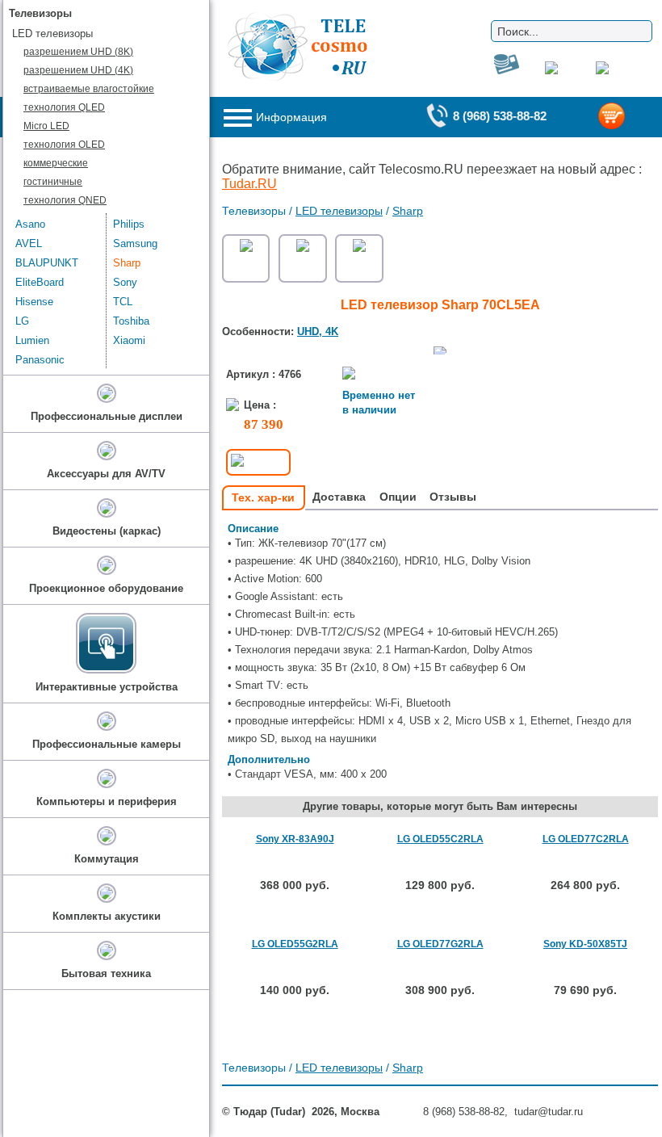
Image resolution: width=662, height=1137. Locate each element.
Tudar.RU (249, 184)
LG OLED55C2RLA (440, 839)
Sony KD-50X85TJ (585, 944)
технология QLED (64, 107)
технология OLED (64, 144)
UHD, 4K (317, 331)
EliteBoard (39, 282)
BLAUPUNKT (46, 263)
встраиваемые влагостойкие (88, 88)
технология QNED (65, 200)
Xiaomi (129, 340)
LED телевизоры (339, 210)
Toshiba (131, 321)
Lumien (32, 340)
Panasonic (40, 360)
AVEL (28, 243)
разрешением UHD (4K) (78, 70)
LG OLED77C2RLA (586, 839)
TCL (122, 302)
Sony (125, 282)
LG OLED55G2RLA (295, 944)
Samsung (135, 243)
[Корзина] (627, 117)
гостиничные (52, 181)
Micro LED (46, 126)
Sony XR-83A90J (295, 839)
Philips (129, 224)
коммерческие (55, 163)
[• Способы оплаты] (258, 462)
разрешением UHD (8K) (78, 51)
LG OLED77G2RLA (440, 944)
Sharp (407, 210)
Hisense (34, 302)
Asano (30, 224)
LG (22, 321)
